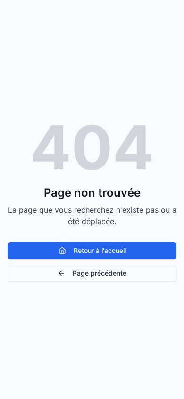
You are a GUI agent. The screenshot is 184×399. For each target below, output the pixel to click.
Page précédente (99, 273)
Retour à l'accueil (100, 250)
